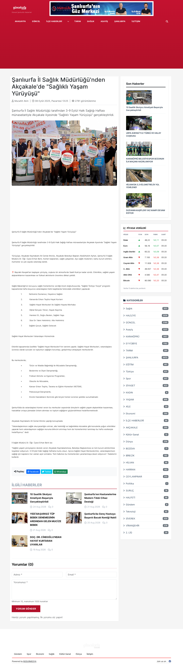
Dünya (79, 654)
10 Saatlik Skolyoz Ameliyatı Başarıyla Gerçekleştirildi (41, 498)
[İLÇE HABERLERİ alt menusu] (68, 21)
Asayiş (104, 21)
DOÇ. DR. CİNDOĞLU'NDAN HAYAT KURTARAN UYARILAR (45, 541)
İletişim (136, 21)
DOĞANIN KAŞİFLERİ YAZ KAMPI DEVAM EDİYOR (145, 211)
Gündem (18, 654)
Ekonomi (40, 654)
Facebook (34, 471)
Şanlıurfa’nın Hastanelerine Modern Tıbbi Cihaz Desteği (100, 498)
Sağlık (90, 21)
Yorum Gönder (26, 608)
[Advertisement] (91, 47)
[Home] (22, 7)
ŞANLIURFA (120, 21)
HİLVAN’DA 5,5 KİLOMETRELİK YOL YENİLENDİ (142, 186)
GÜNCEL (36, 21)
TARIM (77, 21)
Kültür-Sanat (65, 654)
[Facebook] (170, 661)
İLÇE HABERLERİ (54, 21)
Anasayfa (20, 21)
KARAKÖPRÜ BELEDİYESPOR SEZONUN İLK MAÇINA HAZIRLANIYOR (145, 160)
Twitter (47, 471)
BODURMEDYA (29, 661)
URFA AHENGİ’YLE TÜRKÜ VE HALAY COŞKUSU (143, 134)
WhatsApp (61, 471)
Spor (29, 654)
